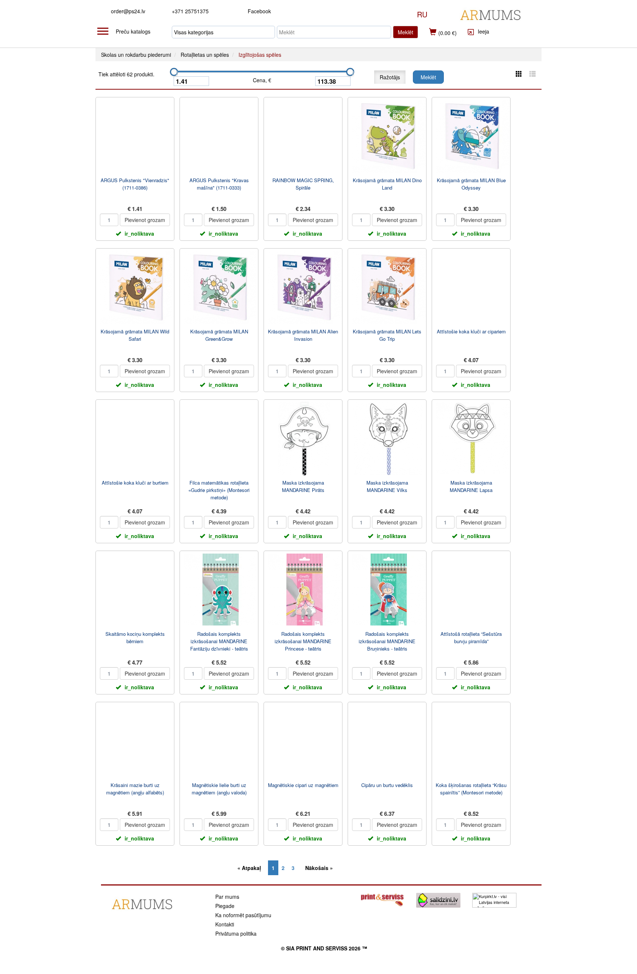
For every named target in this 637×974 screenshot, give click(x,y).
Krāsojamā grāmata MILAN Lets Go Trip (387, 335)
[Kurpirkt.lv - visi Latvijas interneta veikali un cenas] (494, 899)
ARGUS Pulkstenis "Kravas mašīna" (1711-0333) (219, 184)
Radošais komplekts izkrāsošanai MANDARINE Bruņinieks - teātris (387, 641)
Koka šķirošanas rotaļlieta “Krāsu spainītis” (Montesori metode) (471, 788)
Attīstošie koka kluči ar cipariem (471, 331)
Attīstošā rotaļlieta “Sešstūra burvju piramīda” (471, 637)
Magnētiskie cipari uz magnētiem (303, 784)
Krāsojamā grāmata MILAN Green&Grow (219, 335)
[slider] (174, 72)
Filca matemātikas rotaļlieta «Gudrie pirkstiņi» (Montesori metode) (219, 490)
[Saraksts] (532, 73)
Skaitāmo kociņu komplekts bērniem (135, 637)
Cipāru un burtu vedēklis (387, 784)
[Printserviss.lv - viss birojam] (382, 899)
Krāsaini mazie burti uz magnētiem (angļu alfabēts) (135, 788)
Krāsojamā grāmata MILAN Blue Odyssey (471, 184)
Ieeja (482, 31)
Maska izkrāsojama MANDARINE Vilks (387, 486)
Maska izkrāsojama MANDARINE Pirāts (303, 486)
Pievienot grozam (145, 219)
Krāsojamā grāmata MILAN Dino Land (387, 184)
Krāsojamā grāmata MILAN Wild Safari (135, 335)
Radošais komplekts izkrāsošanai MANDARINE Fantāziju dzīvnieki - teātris (219, 641)
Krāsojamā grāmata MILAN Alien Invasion (303, 335)
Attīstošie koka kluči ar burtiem (135, 482)
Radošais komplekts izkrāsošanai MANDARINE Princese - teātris (303, 641)
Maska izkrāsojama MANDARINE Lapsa (471, 486)
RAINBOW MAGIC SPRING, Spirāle (303, 184)
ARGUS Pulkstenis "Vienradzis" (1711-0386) (135, 184)
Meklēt (405, 32)
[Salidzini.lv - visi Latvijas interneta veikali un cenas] (438, 899)
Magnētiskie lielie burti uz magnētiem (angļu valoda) (219, 788)
